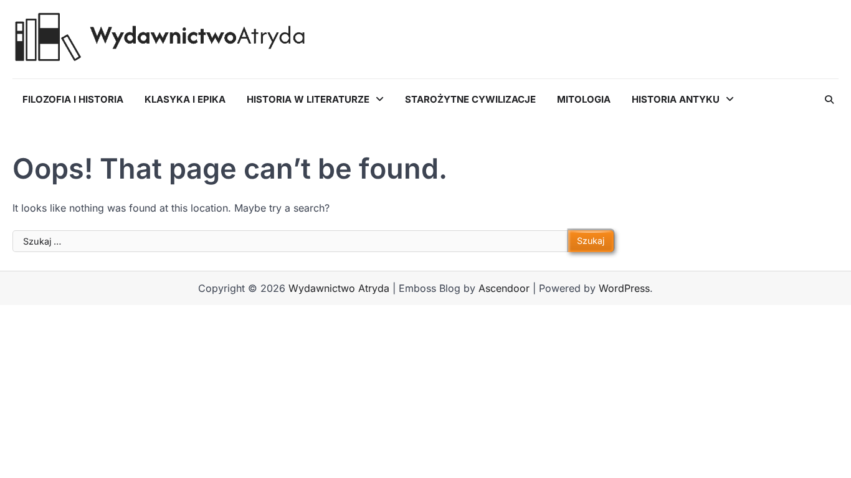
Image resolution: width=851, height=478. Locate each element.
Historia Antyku (676, 99)
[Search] (829, 99)
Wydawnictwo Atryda (338, 288)
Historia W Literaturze (308, 99)
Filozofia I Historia (72, 99)
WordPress (624, 288)
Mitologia (584, 99)
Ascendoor (504, 288)
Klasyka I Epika (185, 99)
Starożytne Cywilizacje (470, 99)
